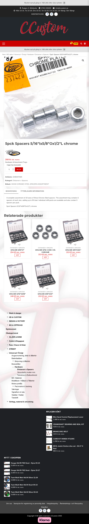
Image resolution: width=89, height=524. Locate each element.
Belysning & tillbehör (22, 361)
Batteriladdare (17, 358)
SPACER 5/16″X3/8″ (17, 294)
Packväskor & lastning (23, 386)
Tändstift (15, 398)
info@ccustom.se (62, 8)
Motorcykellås (17, 384)
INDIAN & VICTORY (17, 321)
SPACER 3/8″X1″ (17, 250)
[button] (83, 60)
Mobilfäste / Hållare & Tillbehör (23, 381)
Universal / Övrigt (20, 54)
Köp (19, 169)
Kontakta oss (37, 14)
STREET (12, 349)
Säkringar (15, 389)
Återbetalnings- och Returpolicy (71, 503)
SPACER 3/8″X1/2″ (45, 294)
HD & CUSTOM (15, 317)
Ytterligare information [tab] (32, 191)
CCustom (54, 516)
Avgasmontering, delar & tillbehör (24, 356)
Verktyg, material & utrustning (21, 402)
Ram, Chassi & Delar (17, 345)
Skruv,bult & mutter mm (26, 372)
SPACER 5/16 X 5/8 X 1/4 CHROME (45, 251)
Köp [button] (17, 255)
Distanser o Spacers (42, 54)
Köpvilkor (44, 507)
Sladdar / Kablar (18, 395)
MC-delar (10, 54)
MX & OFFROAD (16, 325)
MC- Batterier (17, 378)
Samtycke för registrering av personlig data (29, 503)
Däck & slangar (15, 313)
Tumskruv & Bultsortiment (27, 375)
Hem (3, 54)
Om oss (9, 503)
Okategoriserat (12, 333)
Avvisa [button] (64, 3)
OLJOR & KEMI (15, 337)
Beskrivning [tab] (11, 191)
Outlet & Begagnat (16, 341)
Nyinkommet (11, 329)
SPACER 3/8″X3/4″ (73, 250)
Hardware (30, 54)
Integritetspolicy (52, 503)
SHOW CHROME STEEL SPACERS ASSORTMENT (30, 184)
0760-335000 (46, 8)
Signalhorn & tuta (18, 392)
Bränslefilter (16, 364)
